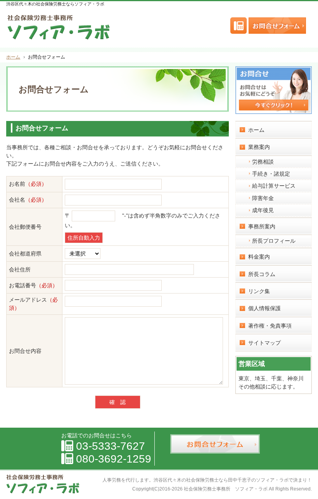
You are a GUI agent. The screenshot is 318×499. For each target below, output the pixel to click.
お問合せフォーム (279, 25)
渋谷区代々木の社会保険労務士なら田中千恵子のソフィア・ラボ (221, 480)
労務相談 (263, 162)
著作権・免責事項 (270, 326)
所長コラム (261, 274)
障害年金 (263, 198)
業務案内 (259, 147)
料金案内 (259, 257)
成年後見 (263, 210)
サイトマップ (264, 343)
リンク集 (259, 291)
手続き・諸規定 (271, 174)
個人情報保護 (264, 308)
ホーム (256, 130)
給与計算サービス (274, 186)
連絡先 (238, 25)
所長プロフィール (274, 241)
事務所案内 (261, 226)
